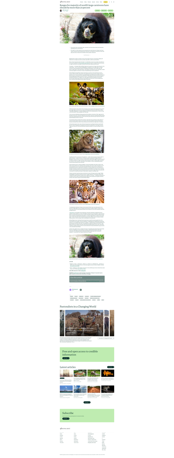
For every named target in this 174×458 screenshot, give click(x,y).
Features (61, 441)
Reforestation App (91, 438)
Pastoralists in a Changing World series (105, 338)
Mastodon (103, 445)
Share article (104, 10)
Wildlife (98, 299)
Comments (97, 10)
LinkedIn (103, 433)
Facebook (103, 439)
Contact (75, 435)
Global (103, 299)
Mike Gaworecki (65, 10)
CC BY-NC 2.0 (97, 204)
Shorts (61, 439)
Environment (81, 298)
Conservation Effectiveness (92, 441)
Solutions (93, 299)
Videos (61, 433)
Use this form (76, 272)
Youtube (103, 436)
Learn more (65, 358)
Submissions (76, 441)
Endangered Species (73, 298)
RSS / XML (104, 449)
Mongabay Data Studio (92, 442)
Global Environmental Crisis (94, 298)
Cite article (110, 10)
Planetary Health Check (92, 439)
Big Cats (76, 296)
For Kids (89, 435)
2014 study (72, 212)
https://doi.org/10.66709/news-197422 (92, 281)
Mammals (72, 299)
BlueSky (103, 444)
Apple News (104, 448)
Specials (61, 438)
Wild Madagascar (91, 433)
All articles (110, 367)
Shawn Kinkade (88, 204)
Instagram (103, 435)
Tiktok (103, 441)
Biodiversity (81, 296)
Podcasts (61, 435)
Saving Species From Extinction (85, 299)
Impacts (75, 438)
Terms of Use (76, 442)
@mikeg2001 (83, 270)
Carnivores (87, 296)
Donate (75, 436)
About (75, 433)
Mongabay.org (90, 436)
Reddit (103, 442)
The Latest (62, 442)
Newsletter (65, 418)
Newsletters (76, 439)
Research (76, 299)
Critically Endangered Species (95, 296)
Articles (61, 436)
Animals (71, 296)
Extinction (86, 298)
